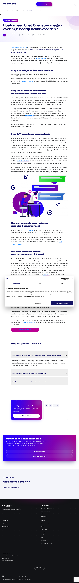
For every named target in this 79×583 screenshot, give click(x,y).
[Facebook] (20, 576)
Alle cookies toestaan (62, 303)
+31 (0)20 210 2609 (6, 553)
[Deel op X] (50, 405)
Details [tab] (39, 283)
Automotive (5, 523)
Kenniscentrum (11, 10)
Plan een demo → (26, 415)
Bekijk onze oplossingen (39, 456)
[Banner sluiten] (72, 278)
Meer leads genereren (46, 508)
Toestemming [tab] (16, 283)
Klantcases (44, 529)
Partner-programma (46, 543)
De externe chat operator (19, 47)
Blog (42, 537)
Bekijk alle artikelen (39, 451)
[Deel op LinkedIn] (46, 405)
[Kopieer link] (57, 405)
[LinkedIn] (23, 576)
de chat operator (40, 58)
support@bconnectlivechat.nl (10, 555)
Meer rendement (45, 511)
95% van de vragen (27, 230)
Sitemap (28, 579)
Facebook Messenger (11, 20)
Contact (43, 546)
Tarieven (43, 513)
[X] (26, 576)
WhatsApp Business (21, 10)
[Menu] (74, 4)
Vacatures (43, 540)
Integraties (44, 516)
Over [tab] (62, 283)
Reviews (43, 532)
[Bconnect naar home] (9, 4)
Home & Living (5, 526)
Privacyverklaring (20, 579)
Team (42, 526)
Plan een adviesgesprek (44, 4)
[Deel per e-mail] (54, 405)
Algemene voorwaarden (8, 579)
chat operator (29, 115)
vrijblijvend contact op (28, 322)
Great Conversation (23, 161)
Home (4, 10)
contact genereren (27, 81)
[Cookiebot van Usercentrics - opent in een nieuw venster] (62, 279)
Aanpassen (38, 303)
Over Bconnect (45, 523)
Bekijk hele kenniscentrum (11, 487)
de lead (46, 275)
